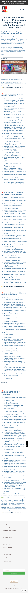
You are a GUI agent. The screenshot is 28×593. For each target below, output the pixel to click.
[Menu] (25, 9)
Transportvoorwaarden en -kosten (10, 557)
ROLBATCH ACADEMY (12, 588)
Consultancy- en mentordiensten (9, 530)
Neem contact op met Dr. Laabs (9, 527)
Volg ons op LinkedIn (7, 550)
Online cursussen (6, 544)
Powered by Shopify (19, 588)
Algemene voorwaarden (8, 537)
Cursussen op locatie (7, 547)
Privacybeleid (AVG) (7, 561)
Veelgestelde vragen (7, 533)
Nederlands (13, 581)
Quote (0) (27, 444)
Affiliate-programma (7, 554)
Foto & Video (5, 540)
